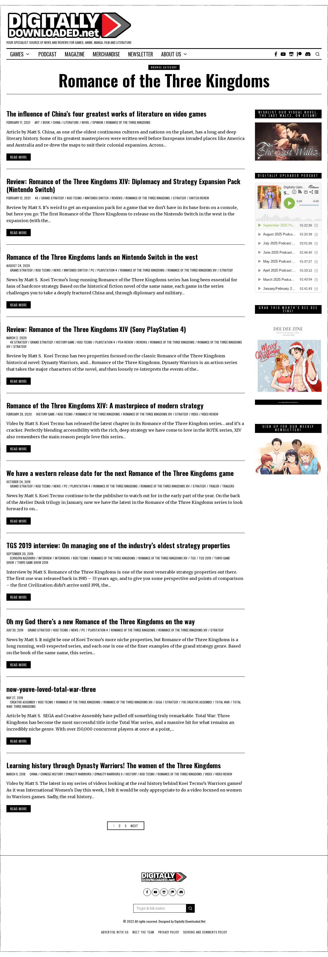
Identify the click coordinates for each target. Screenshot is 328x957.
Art (37, 122)
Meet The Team (143, 932)
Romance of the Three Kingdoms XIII (128, 702)
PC (92, 270)
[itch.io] (291, 54)
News (57, 270)
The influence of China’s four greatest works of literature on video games (106, 114)
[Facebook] (276, 54)
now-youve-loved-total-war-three (51, 689)
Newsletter (140, 54)
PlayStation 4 (107, 270)
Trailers (228, 486)
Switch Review (199, 198)
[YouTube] (283, 54)
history (131, 774)
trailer (214, 486)
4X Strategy (18, 342)
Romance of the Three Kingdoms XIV (192, 270)
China (56, 122)
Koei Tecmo (74, 198)
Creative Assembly (22, 702)
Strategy (179, 198)
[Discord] (308, 54)
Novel (85, 122)
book (46, 122)
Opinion (98, 122)
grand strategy (52, 198)
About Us (171, 54)
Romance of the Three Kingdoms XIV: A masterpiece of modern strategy (104, 405)
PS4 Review (125, 342)
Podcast (47, 54)
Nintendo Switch (97, 198)
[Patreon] (299, 54)
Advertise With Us (114, 932)
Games (17, 54)
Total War (222, 702)
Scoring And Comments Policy (205, 932)
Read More (18, 157)
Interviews (62, 558)
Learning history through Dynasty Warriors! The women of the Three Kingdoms (113, 765)
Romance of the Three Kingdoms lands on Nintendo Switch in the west (102, 257)
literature (71, 122)
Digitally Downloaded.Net (190, 921)
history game (65, 342)
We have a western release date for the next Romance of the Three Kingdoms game (120, 473)
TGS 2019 (205, 558)
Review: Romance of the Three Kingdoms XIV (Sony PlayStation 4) (96, 329)
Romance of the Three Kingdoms (128, 122)
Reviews (117, 198)
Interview (45, 558)
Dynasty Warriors (78, 774)
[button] (190, 908)
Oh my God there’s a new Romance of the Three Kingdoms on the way (100, 621)
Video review (209, 414)
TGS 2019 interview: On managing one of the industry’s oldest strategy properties (118, 545)
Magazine (75, 54)
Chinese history (51, 774)
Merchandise (106, 54)
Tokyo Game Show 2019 (32, 562)
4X (36, 198)
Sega (159, 702)
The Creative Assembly (196, 702)
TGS (193, 558)
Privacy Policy (168, 932)
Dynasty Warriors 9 (108, 774)
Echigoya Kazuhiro (22, 558)
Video (194, 414)
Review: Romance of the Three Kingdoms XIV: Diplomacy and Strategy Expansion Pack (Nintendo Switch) (123, 185)
